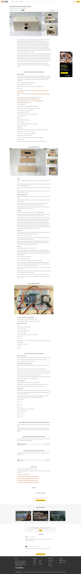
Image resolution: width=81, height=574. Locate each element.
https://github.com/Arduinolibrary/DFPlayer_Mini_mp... (28, 480)
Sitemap (50, 564)
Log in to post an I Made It (40, 500)
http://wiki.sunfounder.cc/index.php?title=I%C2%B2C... (28, 476)
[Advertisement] (66, 64)
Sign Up (78, 1)
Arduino (19, 8)
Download (48, 444)
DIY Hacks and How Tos (31, 546)
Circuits (15, 8)
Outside (40, 563)
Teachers (21, 1)
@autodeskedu (63, 562)
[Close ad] (71, 52)
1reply (27, 542)
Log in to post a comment (40, 554)
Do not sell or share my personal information (49, 572)
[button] (57, 10)
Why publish (51, 560)
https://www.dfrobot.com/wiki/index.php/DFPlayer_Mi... (28, 478)
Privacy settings (38, 572)
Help (49, 563)
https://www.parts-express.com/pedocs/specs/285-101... (28, 482)
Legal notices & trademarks (61, 572)
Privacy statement (32, 572)
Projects (12, 1)
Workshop (34, 561)
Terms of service (26, 572)
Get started (50, 561)
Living (40, 561)
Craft (34, 564)
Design (34, 563)
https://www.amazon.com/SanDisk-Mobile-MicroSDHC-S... (28, 99)
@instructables (63, 560)
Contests (16, 1)
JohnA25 (12, 8)
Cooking (40, 560)
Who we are (50, 565)
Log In (74, 1)
